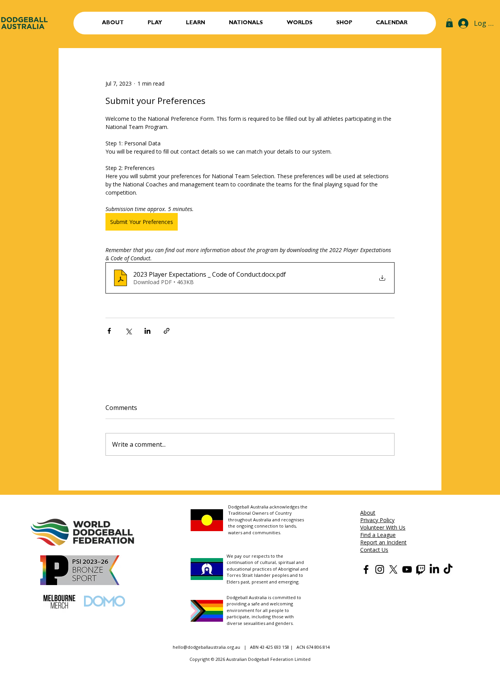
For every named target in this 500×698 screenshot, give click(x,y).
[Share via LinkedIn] (147, 331)
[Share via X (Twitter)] (128, 331)
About (367, 512)
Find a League (378, 535)
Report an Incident (383, 542)
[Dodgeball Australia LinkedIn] (434, 569)
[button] (155, 23)
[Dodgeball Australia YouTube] (407, 569)
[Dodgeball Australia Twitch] (421, 569)
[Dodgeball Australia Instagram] (380, 569)
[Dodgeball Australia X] (393, 569)
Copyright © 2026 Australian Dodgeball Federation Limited (250, 659)
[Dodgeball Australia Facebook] (366, 569)
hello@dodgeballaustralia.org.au (206, 647)
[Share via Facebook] (109, 331)
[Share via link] (166, 331)
